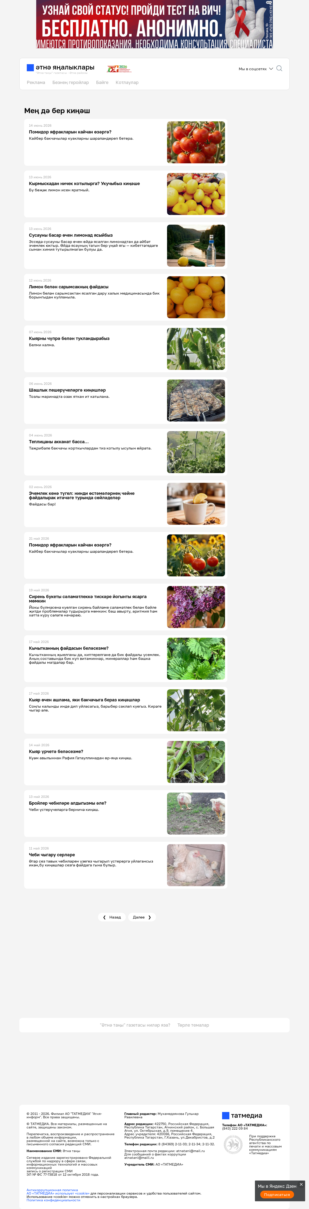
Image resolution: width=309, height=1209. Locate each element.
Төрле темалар (193, 1025)
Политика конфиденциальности (53, 1200)
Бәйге (102, 82)
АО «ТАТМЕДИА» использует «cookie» (58, 1193)
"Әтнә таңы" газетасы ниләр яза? (135, 1025)
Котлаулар (127, 82)
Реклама (36, 82)
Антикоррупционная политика (52, 1190)
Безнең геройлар (70, 82)
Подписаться (277, 1194)
